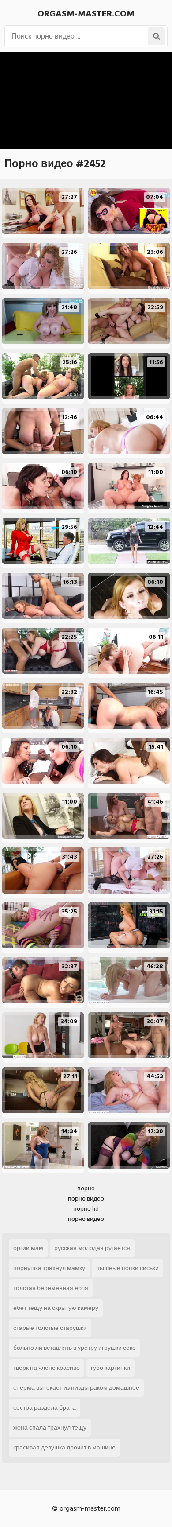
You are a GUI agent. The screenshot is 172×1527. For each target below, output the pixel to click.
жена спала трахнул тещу (49, 1427)
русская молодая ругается (92, 1248)
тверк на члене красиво (46, 1368)
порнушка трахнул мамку (49, 1268)
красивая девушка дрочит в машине (64, 1447)
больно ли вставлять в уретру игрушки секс (74, 1348)
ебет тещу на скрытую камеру (55, 1308)
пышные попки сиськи (127, 1268)
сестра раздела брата (44, 1408)
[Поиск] (156, 36)
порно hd (86, 1209)
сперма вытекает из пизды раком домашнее (76, 1388)
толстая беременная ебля (50, 1288)
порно (86, 1188)
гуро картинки (110, 1368)
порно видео (86, 1198)
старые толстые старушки (50, 1328)
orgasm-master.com (86, 14)
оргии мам (28, 1248)
